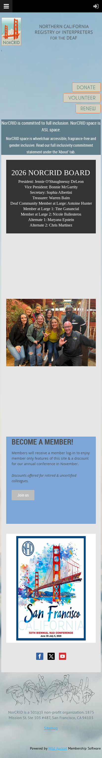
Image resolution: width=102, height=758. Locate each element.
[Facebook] (39, 656)
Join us (23, 495)
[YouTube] (62, 656)
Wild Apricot (57, 748)
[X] (51, 656)
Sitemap (51, 728)
